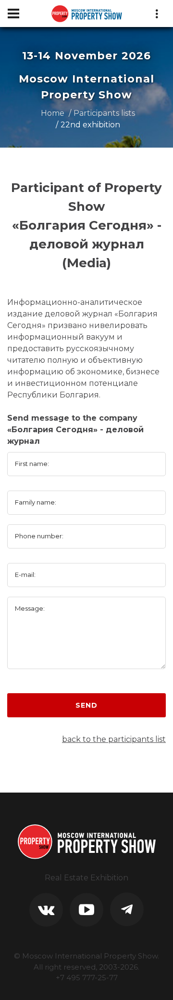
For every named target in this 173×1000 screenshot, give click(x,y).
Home (52, 113)
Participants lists (104, 113)
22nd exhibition (90, 124)
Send (86, 705)
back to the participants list (114, 739)
